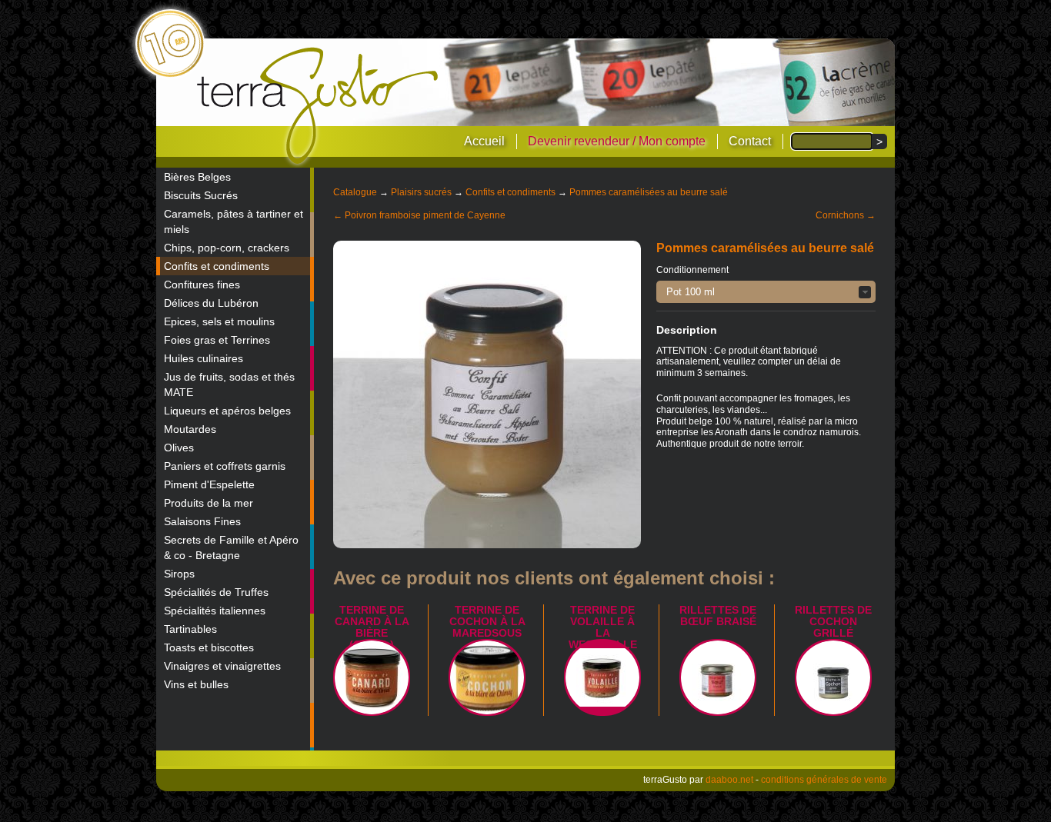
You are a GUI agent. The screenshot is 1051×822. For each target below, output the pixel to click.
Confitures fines (202, 284)
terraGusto (319, 106)
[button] (766, 292)
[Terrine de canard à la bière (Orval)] (372, 677)
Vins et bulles (196, 684)
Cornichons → (846, 215)
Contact (750, 141)
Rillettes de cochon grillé (833, 621)
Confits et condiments (216, 266)
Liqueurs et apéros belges (227, 410)
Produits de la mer (208, 503)
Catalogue (355, 192)
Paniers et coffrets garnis (224, 466)
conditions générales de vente (824, 779)
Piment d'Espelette (209, 484)
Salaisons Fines (202, 521)
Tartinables (190, 629)
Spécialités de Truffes (216, 592)
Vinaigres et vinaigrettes (222, 666)
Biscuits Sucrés (201, 195)
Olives (179, 447)
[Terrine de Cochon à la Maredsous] (487, 677)
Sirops (179, 573)
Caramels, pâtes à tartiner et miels (233, 221)
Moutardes (190, 429)
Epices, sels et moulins (219, 321)
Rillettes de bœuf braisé (717, 615)
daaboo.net (729, 779)
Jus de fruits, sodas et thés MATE (229, 384)
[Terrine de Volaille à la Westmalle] (602, 677)
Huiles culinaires (203, 358)
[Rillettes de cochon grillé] (833, 677)
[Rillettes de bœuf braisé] (718, 677)
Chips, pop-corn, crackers (226, 247)
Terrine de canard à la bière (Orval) (372, 627)
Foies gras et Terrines (217, 340)
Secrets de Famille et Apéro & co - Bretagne (231, 547)
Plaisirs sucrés (421, 192)
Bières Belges (197, 177)
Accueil (484, 141)
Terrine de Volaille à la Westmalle (603, 627)
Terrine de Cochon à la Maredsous (487, 621)
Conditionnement (692, 270)
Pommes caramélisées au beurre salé (648, 192)
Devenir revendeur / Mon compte (617, 141)
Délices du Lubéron (211, 303)
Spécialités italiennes (214, 610)
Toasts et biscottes (209, 647)
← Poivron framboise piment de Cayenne (419, 215)
